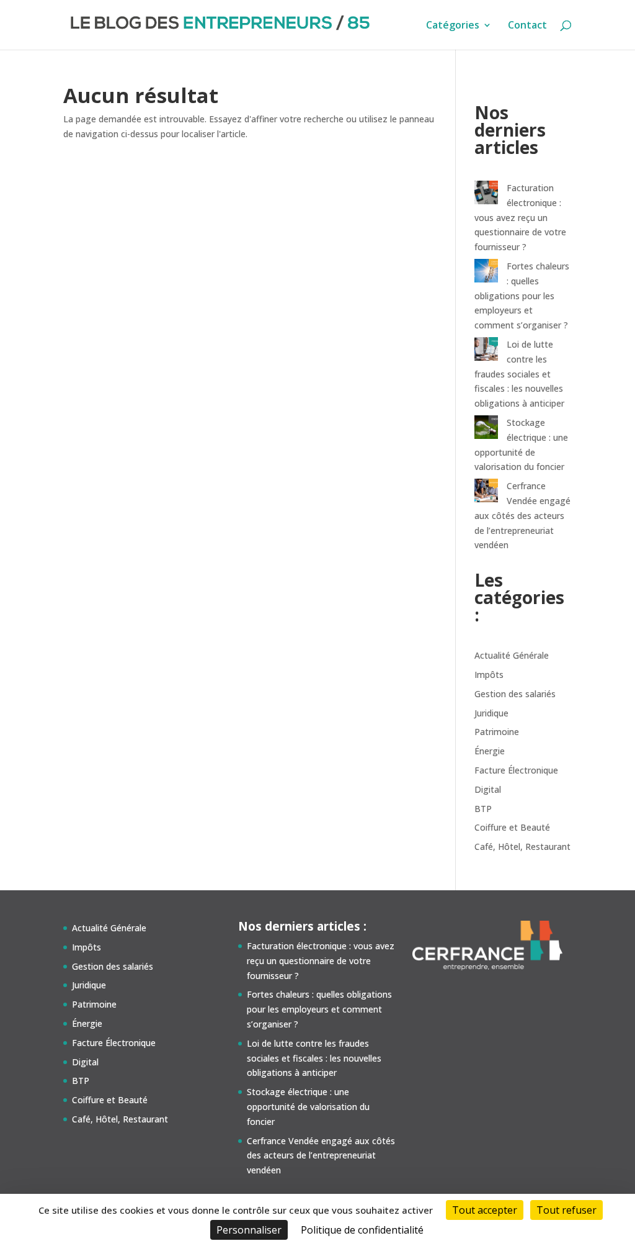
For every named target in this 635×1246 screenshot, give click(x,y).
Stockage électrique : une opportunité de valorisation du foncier (308, 1106)
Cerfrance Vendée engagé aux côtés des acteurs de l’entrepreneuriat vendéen (522, 515)
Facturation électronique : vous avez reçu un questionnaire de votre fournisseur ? (520, 217)
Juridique (491, 713)
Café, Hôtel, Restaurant (522, 846)
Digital (487, 789)
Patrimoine (496, 732)
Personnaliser (249, 1230)
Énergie (489, 751)
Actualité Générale (511, 655)
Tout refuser (566, 1210)
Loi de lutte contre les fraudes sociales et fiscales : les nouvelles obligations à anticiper (519, 373)
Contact (527, 26)
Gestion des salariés (515, 694)
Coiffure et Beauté (512, 827)
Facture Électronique (516, 770)
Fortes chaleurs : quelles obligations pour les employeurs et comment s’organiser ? (521, 295)
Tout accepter (484, 1210)
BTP (483, 809)
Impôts (489, 674)
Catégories (452, 26)
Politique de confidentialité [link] (362, 1230)
